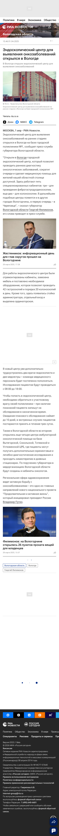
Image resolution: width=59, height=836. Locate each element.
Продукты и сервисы (42, 736)
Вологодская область (14, 565)
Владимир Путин (12, 501)
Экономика (33, 731)
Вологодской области (15, 209)
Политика (7, 731)
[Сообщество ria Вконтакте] (29, 715)
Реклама (24, 736)
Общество (20, 731)
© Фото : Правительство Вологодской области (21, 104)
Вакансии (7, 748)
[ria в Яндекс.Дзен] (18, 715)
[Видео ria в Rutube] (50, 715)
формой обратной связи (29, 799)
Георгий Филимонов (41, 209)
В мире (44, 731)
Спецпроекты (10, 736)
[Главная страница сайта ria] (17, 27)
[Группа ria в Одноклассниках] (40, 715)
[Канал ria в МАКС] (8, 715)
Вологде (22, 157)
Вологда (32, 565)
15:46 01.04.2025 (11, 41)
